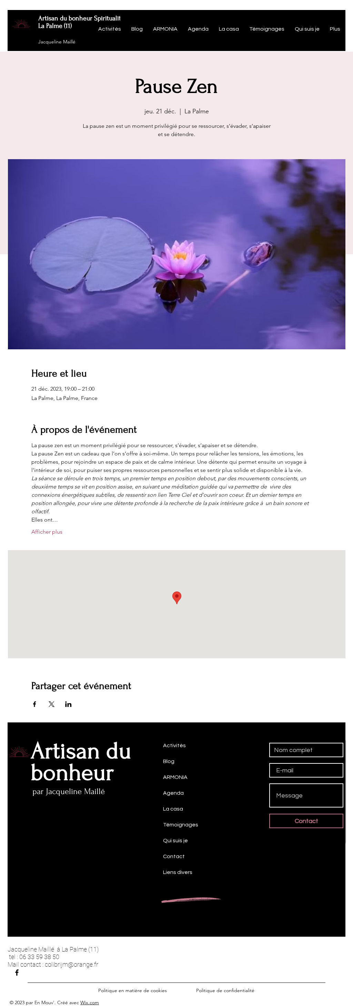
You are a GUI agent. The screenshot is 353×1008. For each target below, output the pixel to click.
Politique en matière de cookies (133, 990)
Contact (174, 856)
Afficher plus (46, 531)
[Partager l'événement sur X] (51, 704)
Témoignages (180, 824)
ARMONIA (175, 777)
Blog (168, 761)
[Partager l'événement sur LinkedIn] (68, 704)
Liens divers (177, 872)
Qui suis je (175, 840)
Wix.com (89, 1002)
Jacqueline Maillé (56, 42)
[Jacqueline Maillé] (17, 972)
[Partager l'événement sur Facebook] (34, 704)
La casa (173, 809)
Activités (174, 745)
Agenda (173, 793)
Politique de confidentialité (225, 990)
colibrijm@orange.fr (71, 964)
